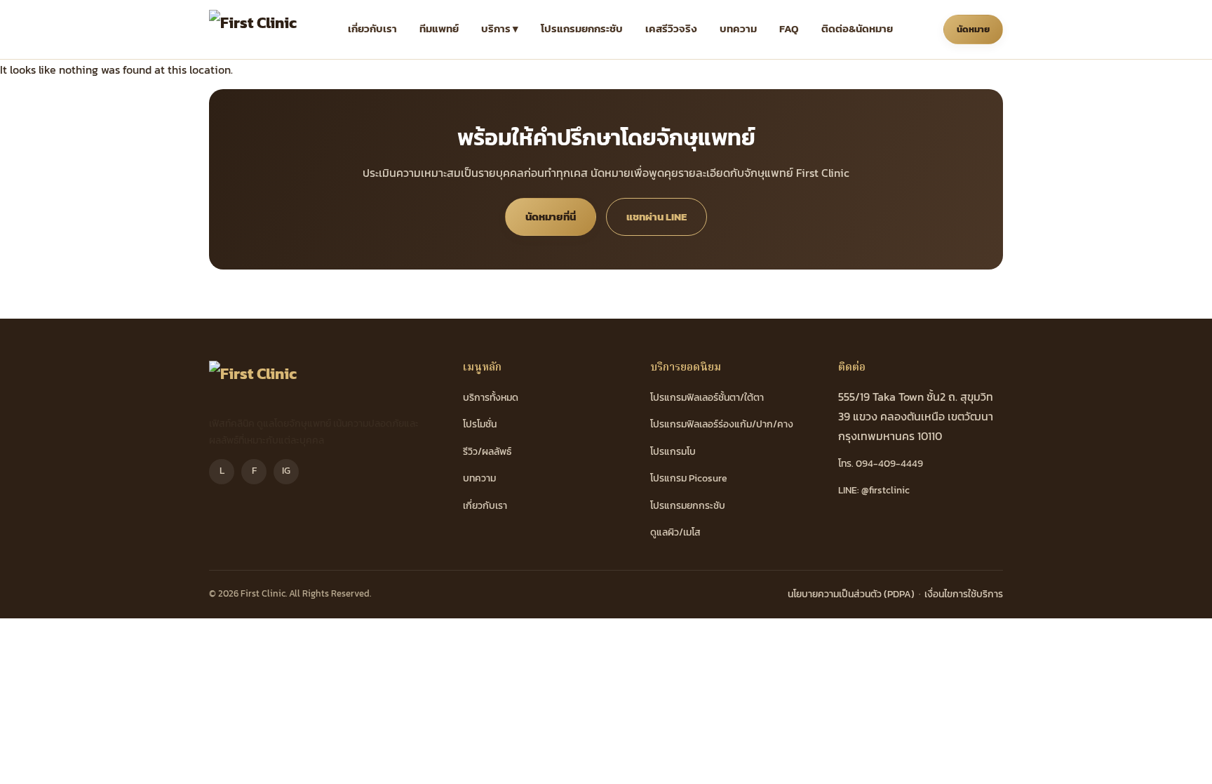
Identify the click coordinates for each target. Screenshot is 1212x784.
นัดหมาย (973, 29)
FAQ (789, 28)
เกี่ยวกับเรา (372, 28)
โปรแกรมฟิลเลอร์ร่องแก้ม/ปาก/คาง (721, 424)
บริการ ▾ (499, 28)
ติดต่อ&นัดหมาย (857, 28)
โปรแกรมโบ (673, 451)
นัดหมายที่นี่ (550, 216)
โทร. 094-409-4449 (880, 463)
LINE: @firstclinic (874, 490)
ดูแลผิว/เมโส (675, 532)
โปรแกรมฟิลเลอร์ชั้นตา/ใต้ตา (707, 397)
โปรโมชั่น (480, 424)
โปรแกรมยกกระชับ (582, 28)
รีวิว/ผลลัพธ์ (487, 451)
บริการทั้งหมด (490, 397)
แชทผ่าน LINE (656, 216)
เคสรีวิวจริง (671, 28)
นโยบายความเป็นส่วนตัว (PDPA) (851, 594)
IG (286, 470)
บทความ (738, 28)
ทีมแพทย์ (439, 28)
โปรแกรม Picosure (688, 478)
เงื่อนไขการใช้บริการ (963, 594)
